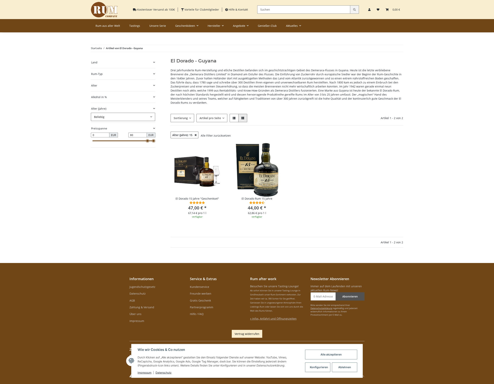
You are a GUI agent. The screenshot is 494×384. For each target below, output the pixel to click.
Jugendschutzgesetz (142, 287)
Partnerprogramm (201, 307)
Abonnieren (350, 296)
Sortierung (181, 118)
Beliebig (99, 117)
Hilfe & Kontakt (238, 9)
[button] (369, 9)
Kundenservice (199, 287)
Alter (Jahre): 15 (182, 135)
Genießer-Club (267, 26)
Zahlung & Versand (141, 307)
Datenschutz (137, 293)
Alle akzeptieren (331, 354)
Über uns (135, 314)
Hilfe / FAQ (197, 314)
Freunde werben (200, 293)
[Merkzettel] (378, 9)
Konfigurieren (319, 367)
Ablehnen (344, 367)
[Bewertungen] (197, 202)
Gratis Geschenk (200, 300)
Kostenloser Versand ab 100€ (155, 9)
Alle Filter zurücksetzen (216, 135)
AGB (132, 300)
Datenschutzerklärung (321, 308)
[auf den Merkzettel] (217, 149)
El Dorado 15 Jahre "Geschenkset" (197, 198)
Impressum (136, 321)
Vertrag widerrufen (247, 334)
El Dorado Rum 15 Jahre (257, 198)
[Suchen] (354, 9)
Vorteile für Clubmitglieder (201, 9)
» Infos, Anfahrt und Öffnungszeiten (273, 318)
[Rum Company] (104, 9)
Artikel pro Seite (210, 118)
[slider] (147, 141)
